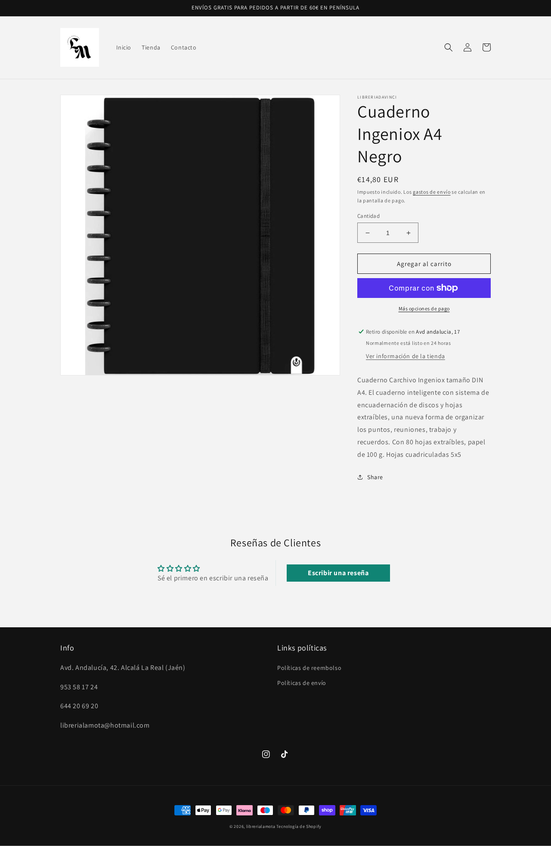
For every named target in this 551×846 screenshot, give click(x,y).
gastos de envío (432, 192)
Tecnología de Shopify (299, 826)
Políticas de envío (301, 683)
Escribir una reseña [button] (338, 572)
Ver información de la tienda (405, 356)
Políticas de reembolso (309, 668)
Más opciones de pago (424, 308)
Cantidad (368, 216)
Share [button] (375, 477)
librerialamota (261, 826)
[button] (448, 47)
